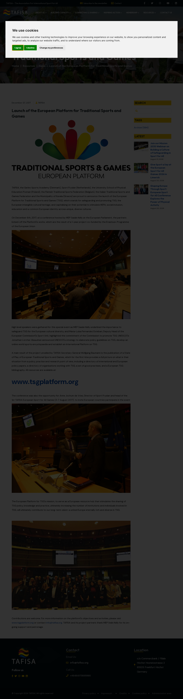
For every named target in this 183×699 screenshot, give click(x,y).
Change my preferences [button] (51, 47)
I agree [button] (18, 47)
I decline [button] (30, 47)
